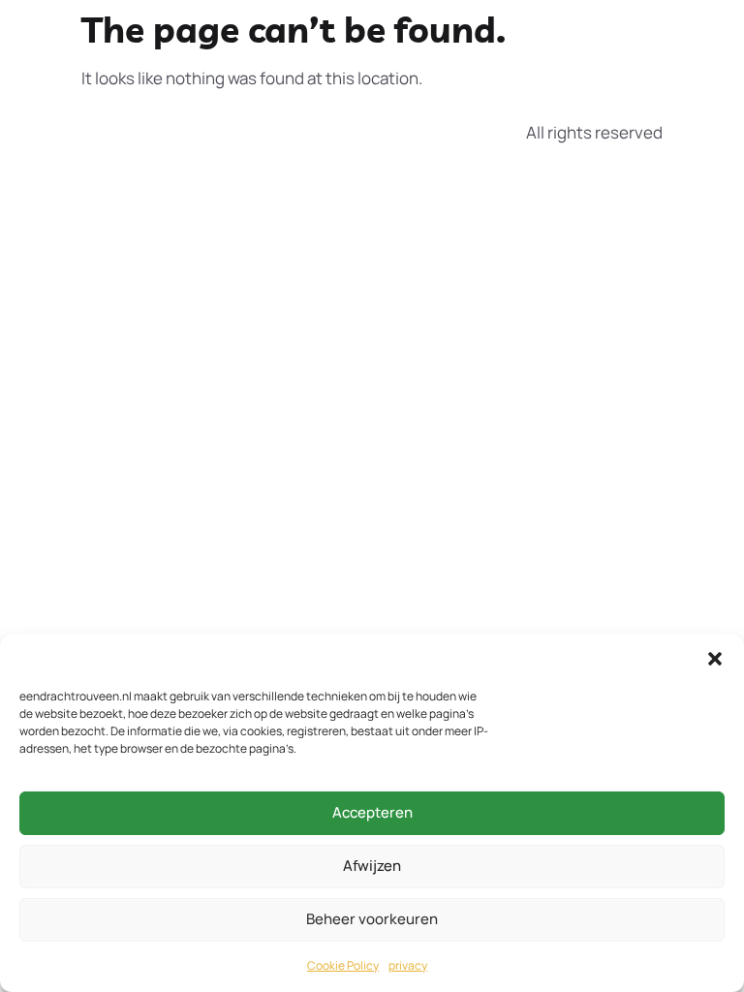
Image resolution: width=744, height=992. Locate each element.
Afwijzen (372, 865)
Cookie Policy (343, 965)
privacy (407, 965)
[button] (715, 658)
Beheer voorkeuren (372, 919)
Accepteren (372, 812)
